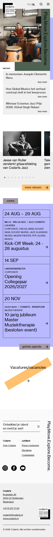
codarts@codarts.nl (13, 515)
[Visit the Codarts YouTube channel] (23, 468)
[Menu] (48, 5)
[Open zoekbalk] (41, 5)
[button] (4, 177)
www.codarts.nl (11, 518)
